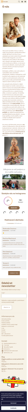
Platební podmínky (6, 323)
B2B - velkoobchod (6, 334)
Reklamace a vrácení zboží (8, 326)
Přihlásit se (7, 307)
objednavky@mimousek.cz (10, 343)
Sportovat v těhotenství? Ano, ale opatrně (12, 368)
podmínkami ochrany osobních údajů (13, 301)
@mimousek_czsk (8, 352)
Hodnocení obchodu (14, 220)
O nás (3, 328)
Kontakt (3, 330)
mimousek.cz (7, 349)
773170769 (6, 345)
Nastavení (13, 403)
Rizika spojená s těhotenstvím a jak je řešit (12, 363)
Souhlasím (13, 408)
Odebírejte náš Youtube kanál (11, 351)
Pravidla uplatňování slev (7, 335)
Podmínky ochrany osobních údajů (9, 324)
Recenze (4, 332)
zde (2, 399)
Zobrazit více (14, 273)
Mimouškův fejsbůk (8, 347)
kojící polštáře (16, 103)
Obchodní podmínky (6, 319)
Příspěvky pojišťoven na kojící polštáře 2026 (13, 359)
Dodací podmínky (6, 321)
